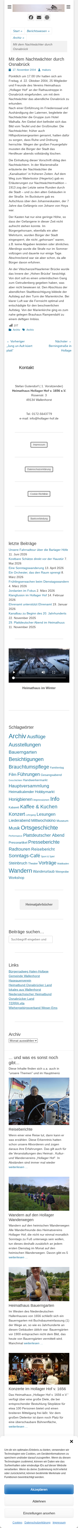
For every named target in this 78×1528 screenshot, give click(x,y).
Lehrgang (31, 815)
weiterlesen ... (18, 1167)
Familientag (57, 767)
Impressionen (41, 799)
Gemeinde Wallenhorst (24, 976)
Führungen (28, 774)
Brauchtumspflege (29, 767)
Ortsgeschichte (39, 827)
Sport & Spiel (47, 856)
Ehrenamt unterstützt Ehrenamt (30, 604)
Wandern (20, 870)
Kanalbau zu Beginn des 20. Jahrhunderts (37, 613)
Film (12, 774)
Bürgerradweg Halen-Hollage (29, 971)
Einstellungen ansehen (39, 1513)
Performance (15, 836)
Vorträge (47, 863)
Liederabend (19, 820)
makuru (46, 69)
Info (54, 799)
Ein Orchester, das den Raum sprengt (34, 572)
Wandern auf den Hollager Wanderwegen (31, 1217)
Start (17, 31)
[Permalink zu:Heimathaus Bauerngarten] (39, 1284)
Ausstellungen (25, 745)
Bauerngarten (23, 751)
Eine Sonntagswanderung (26, 568)
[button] (71, 1441)
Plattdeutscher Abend (43, 835)
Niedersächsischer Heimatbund (30, 994)
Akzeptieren (39, 1489)
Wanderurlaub (44, 871)
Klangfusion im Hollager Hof (28, 595)
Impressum (59, 1522)
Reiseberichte (20, 1129)
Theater (33, 863)
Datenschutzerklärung (37, 1522)
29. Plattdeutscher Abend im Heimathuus (37, 622)
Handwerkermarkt (35, 780)
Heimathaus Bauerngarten (31, 1305)
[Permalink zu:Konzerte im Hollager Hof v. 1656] (39, 1369)
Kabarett (14, 807)
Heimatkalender (21, 792)
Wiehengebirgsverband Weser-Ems (33, 1007)
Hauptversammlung (29, 785)
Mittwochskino (43, 820)
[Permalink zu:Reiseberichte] (39, 1101)
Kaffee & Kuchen (38, 806)
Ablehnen (39, 1501)
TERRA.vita (16, 1003)
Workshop (16, 878)
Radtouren (19, 848)
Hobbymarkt (45, 792)
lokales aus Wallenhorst (25, 989)
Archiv (18, 37)
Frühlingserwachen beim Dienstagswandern (39, 581)
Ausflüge (36, 736)
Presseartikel (18, 842)
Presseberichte (44, 842)
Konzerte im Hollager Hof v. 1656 (37, 1389)
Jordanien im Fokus (22, 590)
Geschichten (15, 780)
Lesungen (46, 814)
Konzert (17, 814)
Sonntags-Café (24, 855)
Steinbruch (18, 863)
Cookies (17, 1522)
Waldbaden (63, 863)
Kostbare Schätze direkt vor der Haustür (36, 559)
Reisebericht (43, 849)
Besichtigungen (26, 759)
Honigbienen (20, 799)
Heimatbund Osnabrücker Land (30, 985)
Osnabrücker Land (21, 998)
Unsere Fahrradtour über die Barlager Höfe (38, 549)
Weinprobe (62, 871)
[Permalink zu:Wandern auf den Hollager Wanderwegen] (39, 1194)
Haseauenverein (20, 980)
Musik (14, 827)
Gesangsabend (51, 775)
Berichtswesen (38, 31)
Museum (62, 820)
